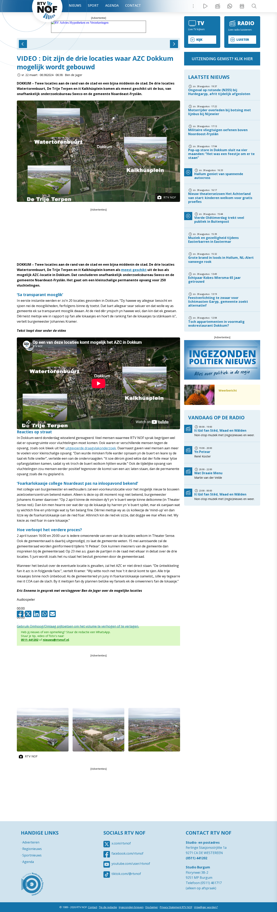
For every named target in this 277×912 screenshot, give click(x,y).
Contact (133, 5)
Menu (193, 6)
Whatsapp (45, 614)
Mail (53, 614)
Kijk (199, 39)
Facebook (21, 614)
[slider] (78, 626)
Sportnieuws (32, 855)
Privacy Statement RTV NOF (176, 907)
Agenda (112, 5)
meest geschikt (134, 270)
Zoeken (254, 6)
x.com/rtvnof (121, 843)
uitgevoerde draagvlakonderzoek (90, 448)
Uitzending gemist (218, 6)
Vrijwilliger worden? (206, 907)
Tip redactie (230, 6)
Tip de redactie (108, 907)
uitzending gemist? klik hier (222, 58)
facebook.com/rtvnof (127, 853)
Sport (93, 5)
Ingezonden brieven (131, 907)
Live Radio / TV (205, 6)
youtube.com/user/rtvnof (131, 863)
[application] (98, 606)
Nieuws (75, 5)
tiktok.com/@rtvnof (126, 873)
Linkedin (37, 614)
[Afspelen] (17, 605)
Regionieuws (32, 849)
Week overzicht (242, 6)
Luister (242, 39)
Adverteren (30, 842)
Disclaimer (151, 907)
